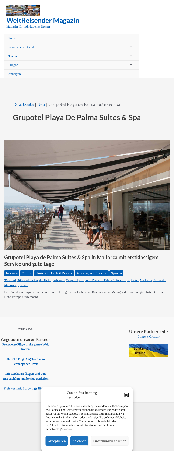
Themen (13, 56)
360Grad (10, 280)
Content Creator (149, 336)
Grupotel (72, 280)
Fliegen (13, 65)
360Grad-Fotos (27, 280)
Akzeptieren (57, 441)
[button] (126, 395)
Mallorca (146, 280)
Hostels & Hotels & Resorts (54, 273)
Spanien (116, 273)
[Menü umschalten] (130, 47)
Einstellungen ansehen (109, 441)
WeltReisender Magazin (42, 20)
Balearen (12, 273)
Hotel (135, 280)
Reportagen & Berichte (91, 273)
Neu (41, 104)
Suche (12, 38)
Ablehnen (79, 441)
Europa (27, 273)
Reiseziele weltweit (21, 47)
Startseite (24, 104)
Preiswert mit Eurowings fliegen (25, 388)
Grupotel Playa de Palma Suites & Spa (104, 280)
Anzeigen (14, 74)
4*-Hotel (45, 280)
